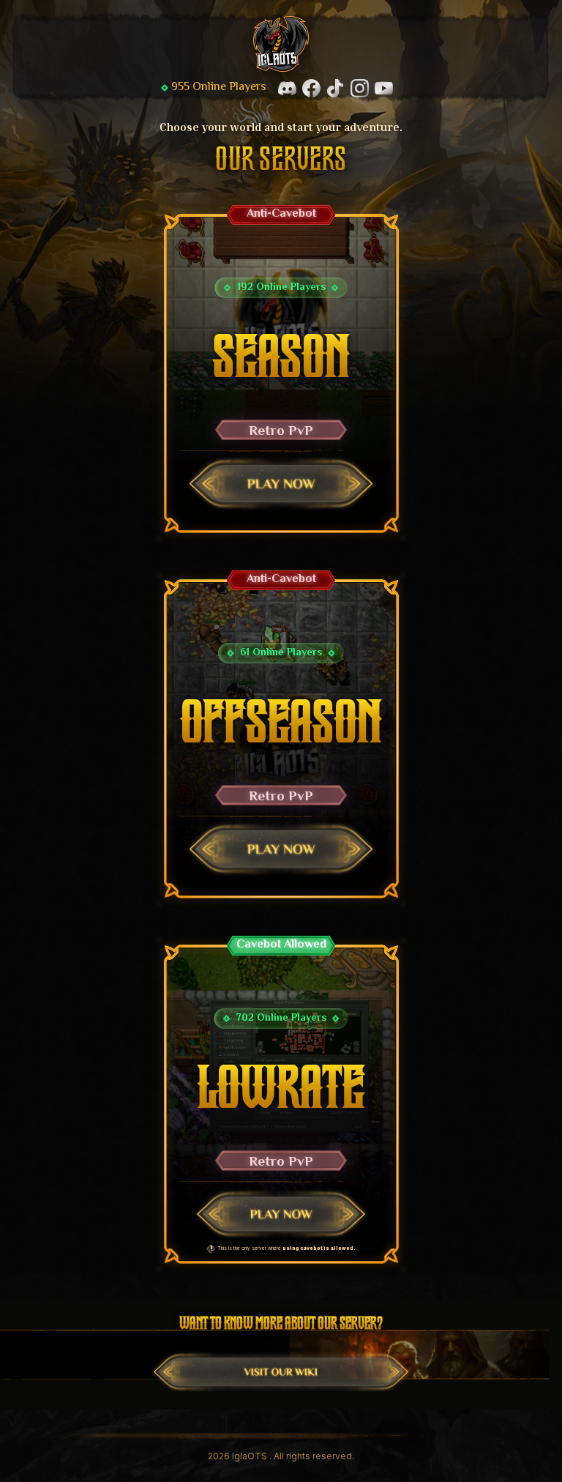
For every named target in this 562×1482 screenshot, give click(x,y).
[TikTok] (335, 88)
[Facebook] (311, 88)
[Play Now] (281, 484)
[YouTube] (384, 88)
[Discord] (287, 88)
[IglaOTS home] (281, 44)
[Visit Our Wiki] (281, 1371)
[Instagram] (360, 88)
